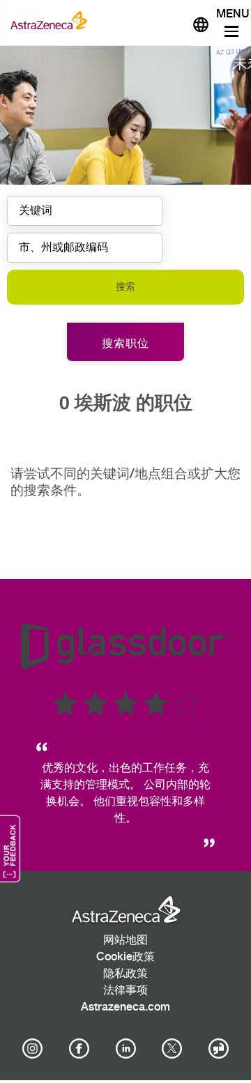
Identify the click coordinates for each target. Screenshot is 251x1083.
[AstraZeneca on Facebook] (78, 1048)
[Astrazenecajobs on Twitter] (172, 1048)
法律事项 (125, 991)
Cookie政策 (125, 957)
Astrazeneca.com (125, 1007)
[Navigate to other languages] (201, 23)
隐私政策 (125, 974)
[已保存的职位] (173, 20)
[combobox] (84, 248)
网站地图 (125, 940)
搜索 (125, 287)
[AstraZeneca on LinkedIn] (125, 1048)
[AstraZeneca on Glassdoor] (218, 1048)
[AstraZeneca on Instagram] (32, 1048)
